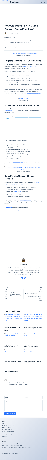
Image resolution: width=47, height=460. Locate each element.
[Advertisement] (23, 13)
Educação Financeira (23, 33)
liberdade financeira (25, 86)
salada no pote (17, 191)
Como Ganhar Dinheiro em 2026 (10, 444)
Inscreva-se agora (18, 162)
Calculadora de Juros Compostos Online (12, 445)
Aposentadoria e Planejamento (10, 434)
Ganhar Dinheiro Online (8, 425)
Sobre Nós (11, 457)
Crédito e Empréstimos (8, 431)
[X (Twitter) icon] (25, 278)
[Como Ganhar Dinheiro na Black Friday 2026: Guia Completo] (33, 338)
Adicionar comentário (10, 401)
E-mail (26, 397)
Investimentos (6, 433)
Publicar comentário (10, 413)
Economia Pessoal (7, 429)
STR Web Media (14, 453)
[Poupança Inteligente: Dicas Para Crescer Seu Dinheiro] (13, 338)
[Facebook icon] (22, 278)
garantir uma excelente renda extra (31, 66)
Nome (7, 397)
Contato (4, 436)
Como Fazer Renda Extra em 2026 (12, 361)
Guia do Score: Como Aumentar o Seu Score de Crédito (16, 447)
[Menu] (44, 2)
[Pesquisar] (41, 2)
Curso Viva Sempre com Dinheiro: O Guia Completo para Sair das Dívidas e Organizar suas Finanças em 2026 (33, 327)
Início (3, 424)
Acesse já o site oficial (25, 200)
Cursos (15, 33)
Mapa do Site (41, 457)
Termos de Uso (33, 457)
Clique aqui (9, 207)
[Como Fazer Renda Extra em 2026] (13, 354)
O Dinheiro (14, 2)
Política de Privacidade (21, 457)
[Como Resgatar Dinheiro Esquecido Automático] (33, 354)
